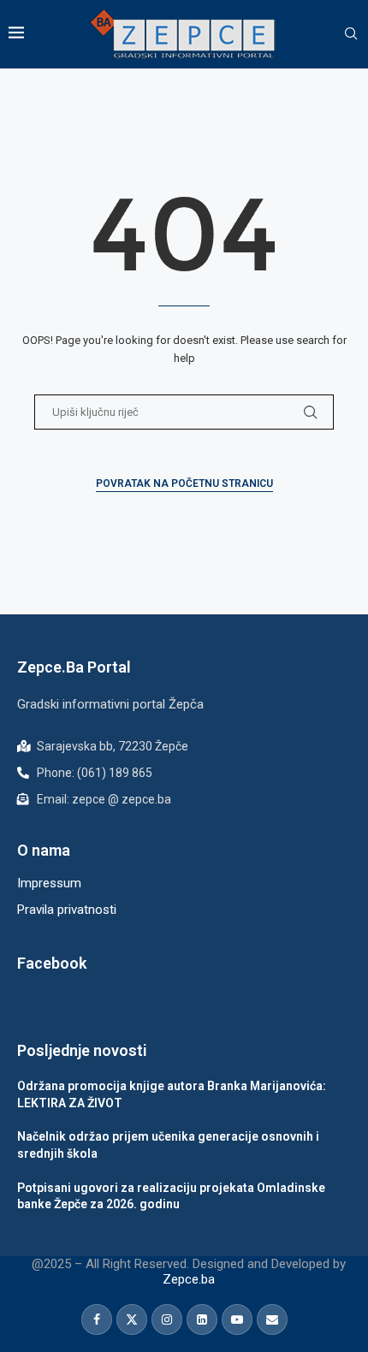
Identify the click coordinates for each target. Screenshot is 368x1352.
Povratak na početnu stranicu (184, 483)
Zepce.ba (189, 1279)
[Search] (350, 34)
